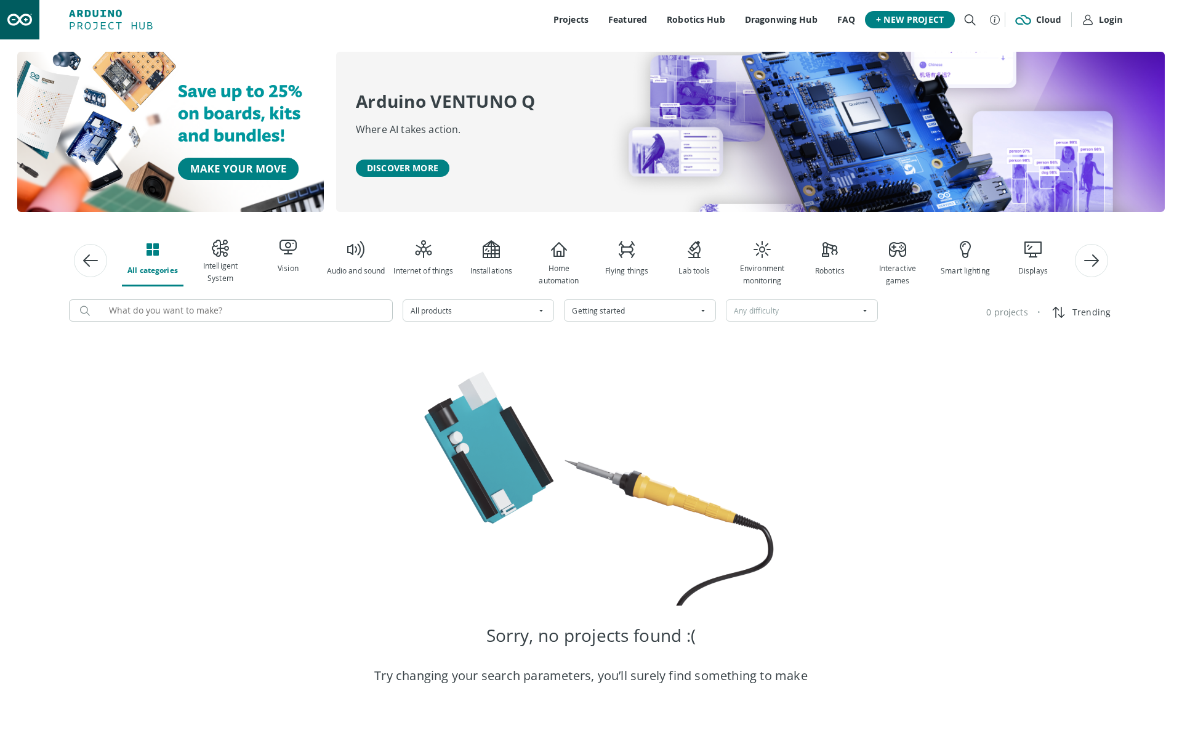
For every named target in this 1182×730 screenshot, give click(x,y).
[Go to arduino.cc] (19, 19)
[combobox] (479, 310)
